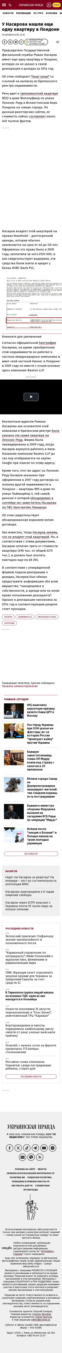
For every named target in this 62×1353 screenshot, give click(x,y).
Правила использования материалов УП (30, 1173)
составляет (37, 116)
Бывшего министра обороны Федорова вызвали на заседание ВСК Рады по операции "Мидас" (42, 813)
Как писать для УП (22, 1185)
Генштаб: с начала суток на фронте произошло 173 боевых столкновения (30, 1049)
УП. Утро (38, 13)
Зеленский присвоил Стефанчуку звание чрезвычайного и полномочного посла (29, 939)
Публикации (23, 13)
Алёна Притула (43, 1317)
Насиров (8, 617)
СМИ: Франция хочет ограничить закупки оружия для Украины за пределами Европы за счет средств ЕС (29, 978)
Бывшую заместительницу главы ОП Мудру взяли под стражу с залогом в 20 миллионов (40, 760)
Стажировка (42, 1185)
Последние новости (19, 928)
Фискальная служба (47, 617)
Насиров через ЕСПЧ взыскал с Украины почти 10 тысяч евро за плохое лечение (28, 906)
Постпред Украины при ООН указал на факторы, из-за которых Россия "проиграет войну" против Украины (40, 734)
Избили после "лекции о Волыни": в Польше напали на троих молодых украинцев (42, 836)
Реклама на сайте (25, 1169)
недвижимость (25, 617)
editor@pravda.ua (40, 1319)
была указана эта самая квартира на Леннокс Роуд (31, 435)
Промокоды (30, 1189)
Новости (8, 13)
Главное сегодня (16, 699)
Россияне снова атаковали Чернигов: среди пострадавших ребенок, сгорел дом (28, 1065)
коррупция (9, 623)
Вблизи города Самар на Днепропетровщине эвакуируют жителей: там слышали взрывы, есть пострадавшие (42, 787)
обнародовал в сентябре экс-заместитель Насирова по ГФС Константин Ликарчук (29, 502)
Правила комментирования (20, 686)
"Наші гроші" (40, 76)
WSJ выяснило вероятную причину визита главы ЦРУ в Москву (41, 710)
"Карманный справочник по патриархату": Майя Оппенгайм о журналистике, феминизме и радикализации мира (29, 958)
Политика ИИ (17, 1177)
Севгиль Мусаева (41, 1314)
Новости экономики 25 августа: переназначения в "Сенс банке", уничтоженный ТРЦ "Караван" (28, 1012)
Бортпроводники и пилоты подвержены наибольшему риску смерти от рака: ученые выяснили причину (30, 1030)
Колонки (51, 13)
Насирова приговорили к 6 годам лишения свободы (29, 893)
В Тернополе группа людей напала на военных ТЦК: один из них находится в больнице (29, 996)
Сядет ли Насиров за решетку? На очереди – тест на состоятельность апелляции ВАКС (31, 880)
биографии (47, 343)
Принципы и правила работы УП (30, 1181)
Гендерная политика (39, 1177)
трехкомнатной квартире (39, 93)
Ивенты (42, 1169)
